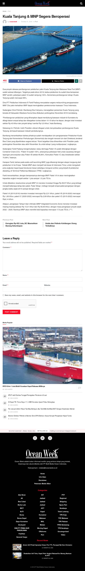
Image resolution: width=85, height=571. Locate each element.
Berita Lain (22, 505)
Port (9, 11)
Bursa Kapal (21, 518)
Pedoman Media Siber (42, 483)
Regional (63, 498)
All (22, 498)
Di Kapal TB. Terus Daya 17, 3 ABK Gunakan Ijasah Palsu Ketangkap (31, 402)
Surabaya (63, 508)
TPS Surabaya (63, 528)
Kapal (42, 511)
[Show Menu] (4, 3)
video (63, 535)
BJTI (22, 511)
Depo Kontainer (22, 521)
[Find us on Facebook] (35, 438)
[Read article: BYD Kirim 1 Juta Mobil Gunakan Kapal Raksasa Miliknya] (42, 355)
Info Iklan (42, 477)
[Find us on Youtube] (42, 438)
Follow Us (43, 431)
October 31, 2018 (26, 22)
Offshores (42, 531)
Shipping (63, 501)
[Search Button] (81, 3)
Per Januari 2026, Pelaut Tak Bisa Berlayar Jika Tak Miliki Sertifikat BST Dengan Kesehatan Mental (41, 409)
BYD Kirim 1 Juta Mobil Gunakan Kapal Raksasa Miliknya (24, 386)
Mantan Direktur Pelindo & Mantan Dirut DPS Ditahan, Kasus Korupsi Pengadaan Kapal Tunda (40, 416)
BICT (22, 508)
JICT (42, 508)
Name (5, 275)
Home (4, 11)
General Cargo (21, 537)
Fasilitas (22, 534)
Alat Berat (22, 495)
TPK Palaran (63, 521)
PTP (63, 495)
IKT (42, 495)
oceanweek (13, 22)
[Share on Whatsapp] (76, 81)
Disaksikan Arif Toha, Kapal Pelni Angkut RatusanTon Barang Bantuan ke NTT (47, 554)
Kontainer (42, 515)
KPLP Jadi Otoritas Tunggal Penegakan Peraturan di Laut (27, 395)
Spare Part (63, 505)
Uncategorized (63, 531)
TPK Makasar (63, 518)
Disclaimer (42, 480)
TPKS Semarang (63, 525)
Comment (7, 247)
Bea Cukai (22, 501)
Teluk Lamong (63, 511)
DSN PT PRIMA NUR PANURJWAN (21, 529)
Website (47, 285)
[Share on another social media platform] (80, 81)
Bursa (22, 515)
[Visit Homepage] (42, 3)
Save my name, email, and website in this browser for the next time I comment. (34, 295)
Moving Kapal (42, 528)
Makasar (42, 518)
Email (5, 285)
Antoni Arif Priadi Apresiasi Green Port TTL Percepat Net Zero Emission (47, 545)
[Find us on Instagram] (50, 438)
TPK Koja (63, 515)
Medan (42, 525)
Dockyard (21, 525)
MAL (42, 521)
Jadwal (42, 498)
